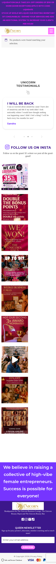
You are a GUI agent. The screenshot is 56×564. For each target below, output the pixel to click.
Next (41, 136)
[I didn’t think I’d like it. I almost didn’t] (14, 420)
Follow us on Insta (31, 148)
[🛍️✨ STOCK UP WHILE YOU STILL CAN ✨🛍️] (14, 390)
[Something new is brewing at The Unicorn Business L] (14, 298)
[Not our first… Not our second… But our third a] (14, 329)
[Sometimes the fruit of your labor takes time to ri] (14, 238)
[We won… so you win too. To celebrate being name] (14, 207)
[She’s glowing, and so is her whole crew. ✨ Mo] (14, 268)
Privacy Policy (36, 556)
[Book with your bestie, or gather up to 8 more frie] (14, 359)
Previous (14, 136)
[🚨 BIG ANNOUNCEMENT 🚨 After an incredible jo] (14, 177)
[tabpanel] (28, 113)
